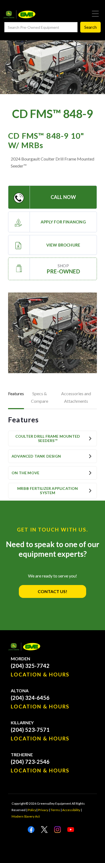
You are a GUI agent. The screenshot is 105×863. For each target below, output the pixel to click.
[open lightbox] (52, 333)
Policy (32, 810)
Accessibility (71, 810)
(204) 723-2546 (30, 761)
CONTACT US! (52, 591)
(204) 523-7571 (30, 729)
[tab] (16, 398)
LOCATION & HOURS (40, 674)
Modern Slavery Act (26, 816)
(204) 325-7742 (30, 665)
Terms (55, 810)
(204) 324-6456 (30, 697)
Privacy (43, 810)
